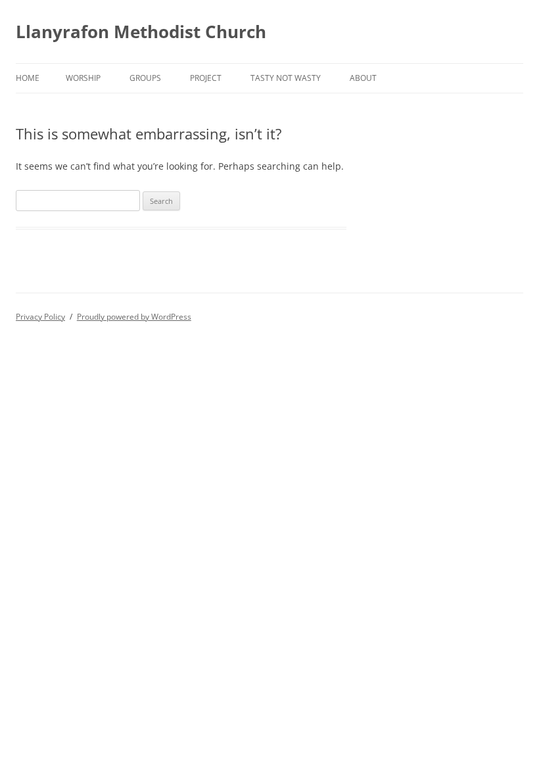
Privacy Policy (40, 316)
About (363, 78)
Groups (145, 78)
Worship (83, 78)
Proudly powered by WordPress (134, 316)
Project (206, 78)
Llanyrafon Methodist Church (141, 31)
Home (27, 78)
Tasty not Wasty (285, 78)
